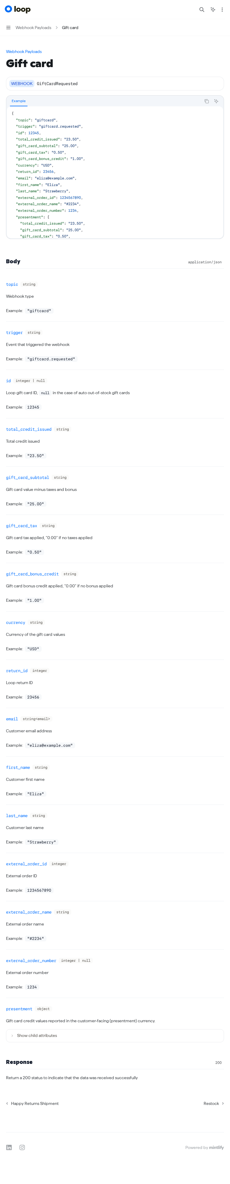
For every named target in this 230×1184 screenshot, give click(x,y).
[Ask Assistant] (216, 101)
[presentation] (115, 172)
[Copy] (217, 83)
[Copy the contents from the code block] (207, 101)
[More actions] (222, 9)
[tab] (19, 101)
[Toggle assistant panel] (213, 9)
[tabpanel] (115, 172)
